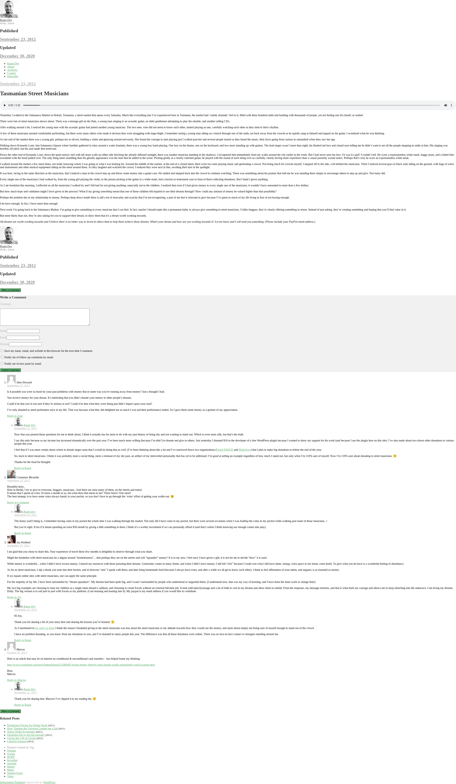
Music (10, 769)
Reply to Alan (15, 415)
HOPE (11, 757)
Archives (12, 69)
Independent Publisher (12, 782)
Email (3, 337)
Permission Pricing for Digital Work (27, 725)
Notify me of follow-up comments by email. (29, 357)
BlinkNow (245, 449)
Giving (11, 753)
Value (10, 776)
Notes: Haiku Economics (21, 731)
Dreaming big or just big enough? (26, 734)
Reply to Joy (14, 597)
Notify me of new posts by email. (23, 363)
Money (11, 766)
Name (3, 330)
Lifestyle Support (17, 741)
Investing (12, 760)
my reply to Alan (44, 628)
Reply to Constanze (18, 502)
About (10, 66)
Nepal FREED (224, 449)
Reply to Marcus (16, 680)
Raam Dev (6, 20)
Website (4, 344)
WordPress (49, 782)
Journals (11, 763)
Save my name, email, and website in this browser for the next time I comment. (48, 350)
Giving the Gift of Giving (21, 738)
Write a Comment (10, 290)
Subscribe (12, 76)
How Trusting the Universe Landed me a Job (32, 728)
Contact (11, 73)
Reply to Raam (22, 468)
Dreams (11, 750)
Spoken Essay (15, 773)
